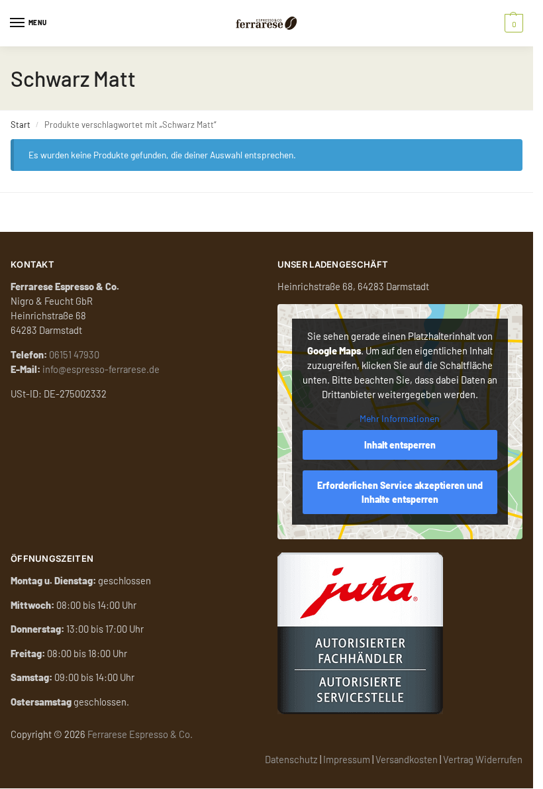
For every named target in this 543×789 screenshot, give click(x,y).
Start (20, 124)
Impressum (346, 759)
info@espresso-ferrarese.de (101, 369)
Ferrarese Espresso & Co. (140, 734)
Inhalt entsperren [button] (400, 444)
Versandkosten (406, 759)
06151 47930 (74, 354)
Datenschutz (291, 759)
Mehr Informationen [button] (400, 418)
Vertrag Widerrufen (482, 759)
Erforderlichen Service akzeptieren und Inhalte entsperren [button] (400, 492)
